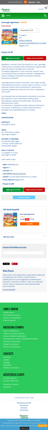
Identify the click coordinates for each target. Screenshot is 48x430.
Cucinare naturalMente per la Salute (32, 43)
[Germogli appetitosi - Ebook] (9, 36)
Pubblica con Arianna (11, 368)
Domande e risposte (10, 384)
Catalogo (6, 362)
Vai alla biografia (9, 289)
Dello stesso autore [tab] (8, 237)
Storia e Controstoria (11, 331)
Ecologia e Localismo (11, 344)
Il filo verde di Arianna (11, 315)
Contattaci (7, 387)
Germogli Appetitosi (27, 214)
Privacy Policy (42, 426)
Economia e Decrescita (11, 341)
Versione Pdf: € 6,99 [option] (27, 30)
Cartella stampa (24, 197)
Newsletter (7, 365)
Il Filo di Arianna (9, 320)
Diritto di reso (24, 405)
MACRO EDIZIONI (25, 40)
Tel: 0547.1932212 (10, 378)
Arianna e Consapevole (11, 318)
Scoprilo (30, 224)
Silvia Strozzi (6, 26)
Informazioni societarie (24, 403)
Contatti (6, 360)
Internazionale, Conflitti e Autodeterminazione (20, 339)
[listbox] (29, 30)
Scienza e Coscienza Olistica (13, 333)
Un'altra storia (8, 312)
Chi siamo (7, 357)
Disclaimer (24, 408)
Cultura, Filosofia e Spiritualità (14, 336)
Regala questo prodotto (35, 58)
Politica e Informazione (11, 347)
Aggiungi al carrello (13, 58)
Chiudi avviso (24, 428)
